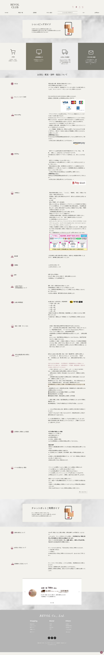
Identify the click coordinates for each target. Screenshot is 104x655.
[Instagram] (49, 638)
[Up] (101, 652)
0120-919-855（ (75, 329)
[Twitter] (55, 638)
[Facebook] (52, 638)
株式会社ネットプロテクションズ (62, 232)
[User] (79, 6)
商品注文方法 (32, 624)
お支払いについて (33, 625)
